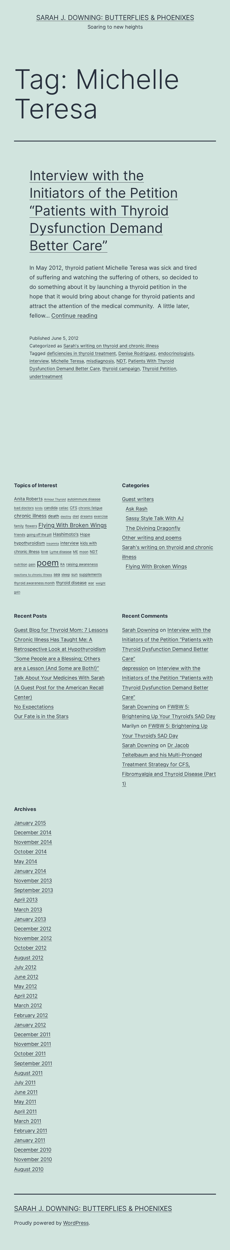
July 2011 (25, 1082)
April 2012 (26, 996)
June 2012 (26, 977)
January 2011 (29, 1140)
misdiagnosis (100, 361)
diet (76, 516)
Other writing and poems (151, 538)
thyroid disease (71, 582)
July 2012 (25, 967)
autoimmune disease (83, 499)
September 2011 (33, 1063)
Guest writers (138, 499)
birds (39, 508)
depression (135, 668)
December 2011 (32, 1034)
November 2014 (33, 842)
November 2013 (33, 880)
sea (57, 574)
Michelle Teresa (67, 361)
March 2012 (28, 1005)
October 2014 (30, 852)
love (44, 551)
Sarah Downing (140, 630)
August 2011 (28, 1073)
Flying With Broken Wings (72, 525)
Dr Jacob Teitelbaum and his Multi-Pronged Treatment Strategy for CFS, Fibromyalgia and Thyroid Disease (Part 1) (169, 764)
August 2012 (28, 958)
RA (62, 564)
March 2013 (28, 909)
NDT (121, 361)
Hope (85, 534)
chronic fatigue (90, 508)
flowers (31, 526)
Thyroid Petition (159, 368)
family (19, 526)
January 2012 (30, 1025)
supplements (90, 574)
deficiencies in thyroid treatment (81, 353)
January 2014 (30, 871)
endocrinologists (176, 353)
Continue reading (74, 315)
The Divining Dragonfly (153, 528)
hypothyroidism (29, 543)
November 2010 (33, 1159)
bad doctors (24, 508)
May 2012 (25, 986)
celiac (63, 508)
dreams (86, 516)
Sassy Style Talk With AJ (155, 518)
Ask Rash (137, 509)
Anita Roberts (28, 499)
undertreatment (46, 376)
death (53, 516)
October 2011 (30, 1053)
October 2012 (30, 948)
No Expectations (34, 707)
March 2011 (27, 1121)
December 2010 (32, 1150)
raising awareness (82, 564)
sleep (65, 574)
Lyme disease (61, 552)
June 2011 (26, 1092)
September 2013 (33, 890)
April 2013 (26, 900)
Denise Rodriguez (137, 353)
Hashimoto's (66, 534)
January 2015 (30, 823)
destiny (66, 516)
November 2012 (33, 938)
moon (83, 552)
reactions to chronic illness (33, 575)
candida (51, 507)
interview (39, 361)
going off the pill (39, 534)
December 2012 (32, 929)
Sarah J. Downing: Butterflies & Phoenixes (115, 18)
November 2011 (32, 1044)
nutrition (20, 564)
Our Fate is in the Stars (41, 716)
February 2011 (30, 1131)
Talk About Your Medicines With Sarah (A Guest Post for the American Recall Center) (59, 687)
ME (75, 552)
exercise (101, 516)
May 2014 (25, 861)
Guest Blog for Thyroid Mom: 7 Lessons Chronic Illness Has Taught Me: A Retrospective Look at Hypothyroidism (61, 639)
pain (32, 564)
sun (74, 574)
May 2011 (25, 1102)
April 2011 (25, 1111)
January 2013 (30, 919)
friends (19, 534)
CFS (73, 507)
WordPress (76, 1223)
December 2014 (33, 832)
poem (48, 563)
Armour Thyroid (55, 499)
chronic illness (30, 516)
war (91, 583)
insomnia (52, 543)
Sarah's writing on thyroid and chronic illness (111, 346)
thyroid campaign (121, 368)
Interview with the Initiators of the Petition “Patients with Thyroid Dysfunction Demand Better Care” (103, 210)
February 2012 (31, 1015)
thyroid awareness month (34, 583)
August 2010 (28, 1169)
